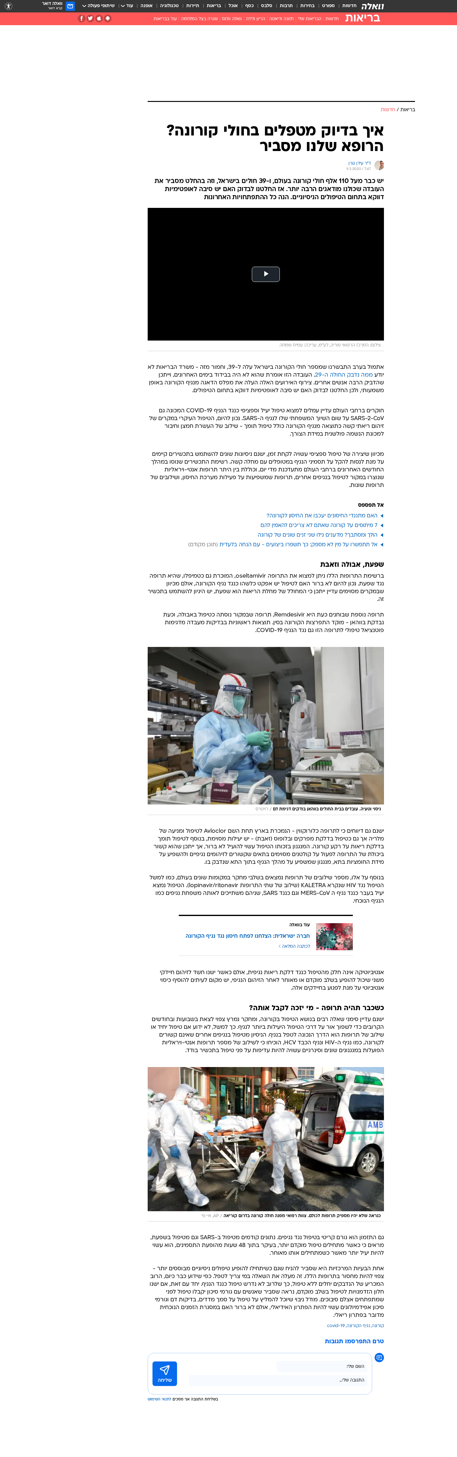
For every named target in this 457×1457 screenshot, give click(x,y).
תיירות (192, 6)
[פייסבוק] (81, 18)
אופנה (147, 6)
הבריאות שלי (309, 19)
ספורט (328, 6)
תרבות (286, 6)
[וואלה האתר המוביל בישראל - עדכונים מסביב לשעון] (373, 6)
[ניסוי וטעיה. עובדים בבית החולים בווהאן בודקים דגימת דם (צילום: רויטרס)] (266, 731)
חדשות (349, 6)
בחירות (307, 6)
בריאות (214, 6)
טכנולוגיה (169, 6)
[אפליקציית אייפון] (99, 18)
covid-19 (336, 1326)
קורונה (378, 1326)
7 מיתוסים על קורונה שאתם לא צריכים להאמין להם (319, 525)
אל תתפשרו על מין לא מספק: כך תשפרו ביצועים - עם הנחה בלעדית (298, 545)
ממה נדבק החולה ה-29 (344, 375)
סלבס (266, 6)
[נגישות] (8, 6)
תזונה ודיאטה (281, 19)
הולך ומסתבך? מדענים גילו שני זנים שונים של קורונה (317, 535)
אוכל (233, 6)
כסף (249, 6)
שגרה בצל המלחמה (199, 19)
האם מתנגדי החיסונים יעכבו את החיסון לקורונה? (321, 516)
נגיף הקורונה (358, 1326)
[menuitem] (346, 6)
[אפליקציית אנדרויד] (108, 18)
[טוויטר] (90, 18)
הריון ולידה (255, 19)
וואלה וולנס (232, 19)
